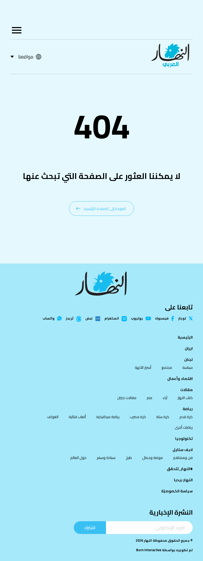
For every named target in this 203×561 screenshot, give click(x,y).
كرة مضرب (138, 416)
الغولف (52, 416)
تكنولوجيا (184, 438)
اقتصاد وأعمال (180, 378)
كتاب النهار (185, 397)
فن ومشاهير (183, 457)
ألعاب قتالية (77, 416)
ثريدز (69, 318)
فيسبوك (162, 318)
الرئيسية (185, 337)
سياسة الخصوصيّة (177, 491)
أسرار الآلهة (143, 367)
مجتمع (167, 367)
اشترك (89, 527)
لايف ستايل (183, 449)
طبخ (129, 457)
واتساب (48, 318)
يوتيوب (137, 318)
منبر (149, 397)
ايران (189, 348)
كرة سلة (162, 416)
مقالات (186, 389)
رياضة (188, 408)
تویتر (182, 318)
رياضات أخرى (184, 427)
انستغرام (111, 318)
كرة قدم (186, 416)
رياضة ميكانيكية (107, 416)
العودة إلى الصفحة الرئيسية (105, 208)
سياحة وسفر (106, 457)
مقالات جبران (126, 397)
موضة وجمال (152, 457)
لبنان (188, 359)
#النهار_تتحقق (180, 468)
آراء (165, 397)
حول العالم (78, 457)
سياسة (187, 367)
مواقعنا (25, 56)
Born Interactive (148, 550)
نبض (89, 318)
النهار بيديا (183, 479)
